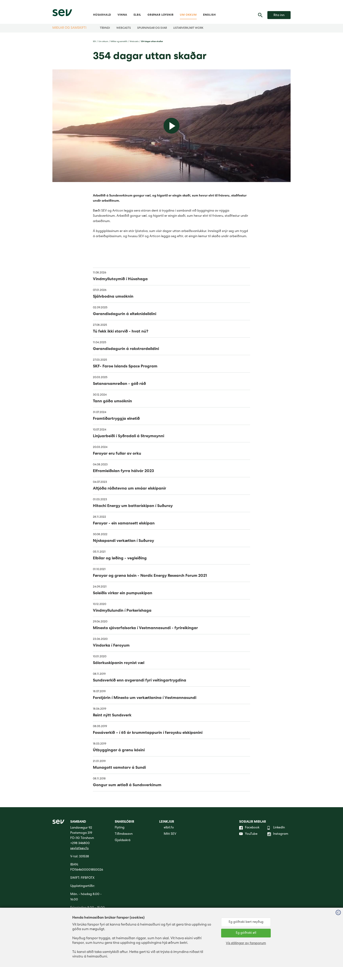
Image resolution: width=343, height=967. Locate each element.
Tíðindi (105, 28)
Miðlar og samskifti (69, 28)
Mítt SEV (170, 834)
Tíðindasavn (124, 834)
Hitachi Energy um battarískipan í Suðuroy (133, 506)
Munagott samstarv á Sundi (119, 768)
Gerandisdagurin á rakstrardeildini (126, 349)
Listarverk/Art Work (188, 28)
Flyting (119, 827)
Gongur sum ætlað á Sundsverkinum (127, 785)
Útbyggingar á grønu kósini (119, 750)
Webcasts (123, 28)
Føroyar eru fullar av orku (117, 454)
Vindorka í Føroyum (111, 646)
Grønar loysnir (160, 15)
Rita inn (279, 15)
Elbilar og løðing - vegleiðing (120, 559)
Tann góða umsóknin (112, 401)
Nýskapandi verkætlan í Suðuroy (123, 541)
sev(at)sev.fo (79, 848)
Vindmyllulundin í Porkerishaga (122, 611)
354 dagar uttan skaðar (152, 42)
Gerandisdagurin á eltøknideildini (124, 314)
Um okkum (188, 15)
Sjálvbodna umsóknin (113, 297)
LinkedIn (279, 827)
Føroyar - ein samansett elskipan (124, 524)
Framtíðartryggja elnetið (116, 419)
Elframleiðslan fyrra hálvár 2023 (123, 471)
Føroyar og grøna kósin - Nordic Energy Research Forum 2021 (150, 576)
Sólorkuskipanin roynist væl (118, 663)
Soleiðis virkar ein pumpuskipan (122, 593)
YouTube (251, 834)
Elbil (137, 15)
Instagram (280, 834)
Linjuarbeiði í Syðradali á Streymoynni (128, 436)
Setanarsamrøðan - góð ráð (119, 384)
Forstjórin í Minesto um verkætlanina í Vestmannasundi (144, 698)
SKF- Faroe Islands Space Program (125, 367)
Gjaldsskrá (122, 840)
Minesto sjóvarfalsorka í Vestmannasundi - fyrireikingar (145, 628)
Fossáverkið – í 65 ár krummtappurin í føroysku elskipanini (147, 733)
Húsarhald (102, 15)
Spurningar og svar (152, 28)
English (209, 15)
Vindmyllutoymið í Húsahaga (120, 279)
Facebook (252, 827)
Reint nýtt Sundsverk (112, 716)
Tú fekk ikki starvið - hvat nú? (120, 332)
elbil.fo (169, 827)
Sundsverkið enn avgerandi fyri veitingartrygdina (139, 681)
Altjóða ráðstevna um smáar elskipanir (129, 489)
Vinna (122, 15)
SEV (94, 42)
